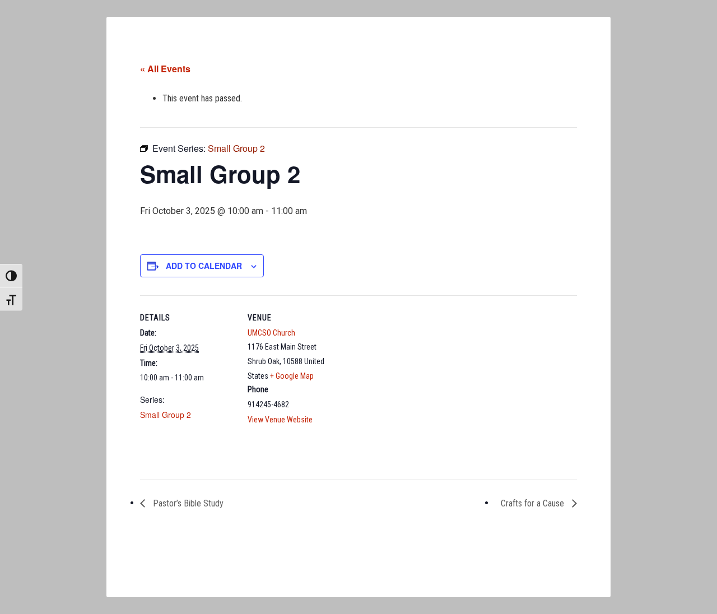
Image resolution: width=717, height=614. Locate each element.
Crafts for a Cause (533, 503)
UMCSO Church (271, 332)
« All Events (165, 68)
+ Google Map (292, 375)
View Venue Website (280, 419)
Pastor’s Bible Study (187, 503)
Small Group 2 (165, 414)
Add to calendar (204, 265)
